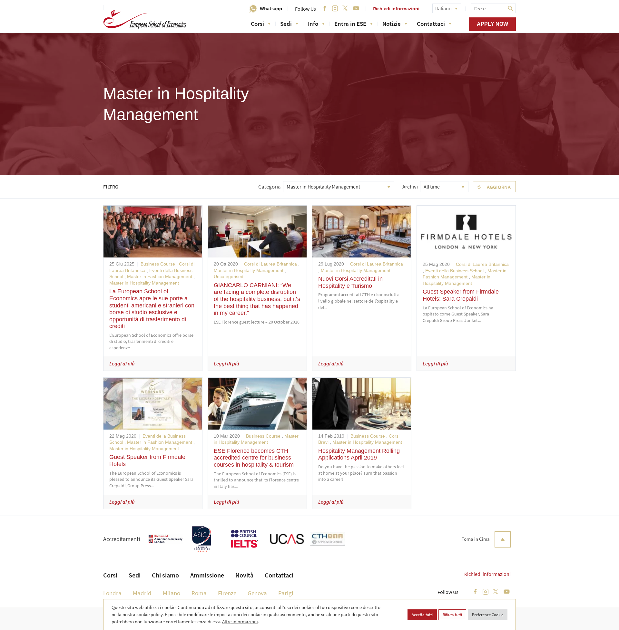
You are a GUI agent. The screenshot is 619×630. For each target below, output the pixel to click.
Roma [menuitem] (199, 593)
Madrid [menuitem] (142, 593)
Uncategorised (228, 276)
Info (313, 23)
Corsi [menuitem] (110, 575)
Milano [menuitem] (171, 593)
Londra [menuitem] (112, 593)
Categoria (269, 186)
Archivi (410, 186)
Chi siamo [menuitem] (165, 575)
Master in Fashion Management (159, 276)
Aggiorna (499, 187)
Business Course (158, 264)
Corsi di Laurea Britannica (270, 264)
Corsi (257, 23)
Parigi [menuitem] (285, 593)
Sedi (286, 23)
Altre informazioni (240, 621)
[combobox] (338, 186)
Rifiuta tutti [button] (452, 614)
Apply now (492, 24)
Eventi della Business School (454, 270)
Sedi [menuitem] (135, 575)
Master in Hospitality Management (144, 283)
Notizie (391, 23)
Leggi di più (122, 363)
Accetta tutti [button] (422, 614)
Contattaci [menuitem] (279, 575)
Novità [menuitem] (244, 575)
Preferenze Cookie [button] (487, 614)
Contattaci (431, 23)
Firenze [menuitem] (227, 593)
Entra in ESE (350, 23)
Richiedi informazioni (396, 8)
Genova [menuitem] (257, 593)
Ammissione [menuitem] (207, 575)
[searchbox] (493, 8)
